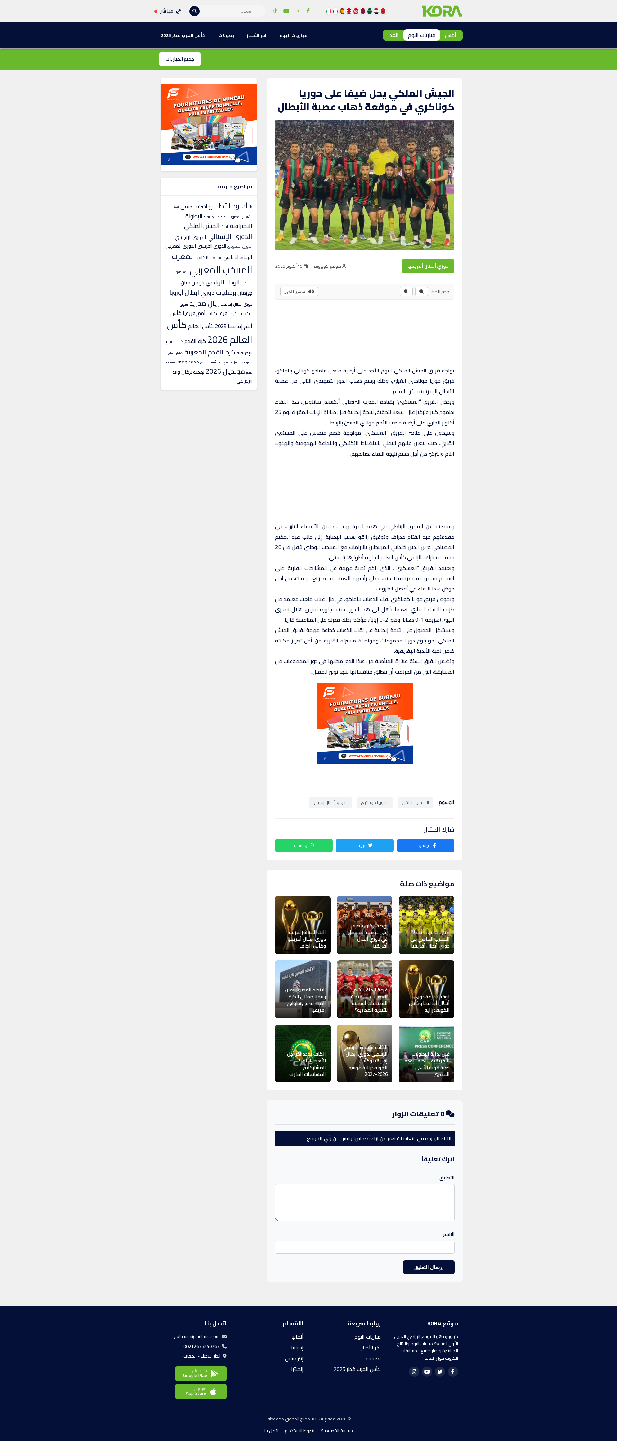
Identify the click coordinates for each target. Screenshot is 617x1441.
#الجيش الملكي (415, 802)
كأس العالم (201, 326)
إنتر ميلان (294, 1358)
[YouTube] (286, 11)
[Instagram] (298, 11)
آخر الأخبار (256, 35)
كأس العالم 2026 (209, 332)
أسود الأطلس (227, 205)
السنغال (215, 258)
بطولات (226, 35)
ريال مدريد (204, 303)
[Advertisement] (364, 330)
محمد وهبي (187, 362)
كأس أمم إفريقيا (200, 313)
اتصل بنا (271, 1430)
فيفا (222, 313)
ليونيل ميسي (232, 362)
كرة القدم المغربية (209, 352)
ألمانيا (297, 1336)
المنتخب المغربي (221, 270)
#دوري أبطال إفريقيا (330, 802)
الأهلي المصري (241, 217)
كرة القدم (195, 341)
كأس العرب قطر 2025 (183, 35)
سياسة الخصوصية (337, 1430)
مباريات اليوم (421, 35)
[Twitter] (440, 1372)
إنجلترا (297, 1369)
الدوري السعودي (239, 246)
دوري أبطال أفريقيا (428, 266)
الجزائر (225, 226)
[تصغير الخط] (421, 291)
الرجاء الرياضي (237, 257)
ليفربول (247, 362)
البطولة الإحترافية (216, 217)
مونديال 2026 (225, 371)
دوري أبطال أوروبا (192, 292)
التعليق (447, 1178)
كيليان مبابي (174, 353)
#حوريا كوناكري (375, 802)
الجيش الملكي (410, 370)
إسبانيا (174, 207)
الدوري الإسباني (229, 236)
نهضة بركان (192, 372)
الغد (393, 35)
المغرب (183, 256)
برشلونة (226, 292)
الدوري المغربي (180, 245)
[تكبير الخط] (406, 291)
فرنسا (232, 313)
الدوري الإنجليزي (190, 237)
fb (250, 207)
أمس (450, 35)
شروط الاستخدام (299, 1430)
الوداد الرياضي (223, 282)
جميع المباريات (180, 59)
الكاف (202, 257)
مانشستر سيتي (211, 362)
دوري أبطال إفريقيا (236, 304)
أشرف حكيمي (193, 206)
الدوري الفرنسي (211, 246)
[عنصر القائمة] (383, 11)
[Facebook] (308, 11)
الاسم (449, 1234)
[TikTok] (275, 11)
